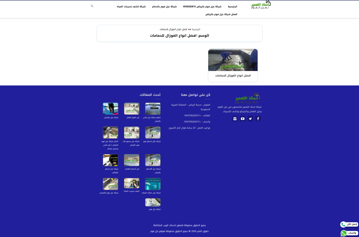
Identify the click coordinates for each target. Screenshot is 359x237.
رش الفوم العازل (132, 117)
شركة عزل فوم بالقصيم (109, 193)
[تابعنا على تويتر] (250, 120)
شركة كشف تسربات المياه (131, 6)
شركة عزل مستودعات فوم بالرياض (131, 143)
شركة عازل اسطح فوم (152, 141)
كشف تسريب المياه (131, 191)
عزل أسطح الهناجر (132, 169)
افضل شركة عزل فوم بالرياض (221, 14)
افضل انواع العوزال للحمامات (233, 75)
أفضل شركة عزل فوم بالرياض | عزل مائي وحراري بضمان (110, 145)
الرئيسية (232, 6)
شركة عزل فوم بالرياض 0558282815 (202, 6)
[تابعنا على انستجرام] (235, 120)
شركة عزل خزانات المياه (151, 193)
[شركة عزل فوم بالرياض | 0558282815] (261, 4)
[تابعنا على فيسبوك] (258, 120)
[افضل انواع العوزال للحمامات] (233, 60)
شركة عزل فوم (155, 209)
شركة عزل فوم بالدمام (164, 6)
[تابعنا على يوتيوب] (242, 120)
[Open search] (92, 6)
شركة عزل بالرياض (111, 117)
